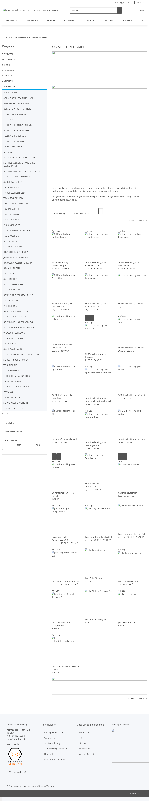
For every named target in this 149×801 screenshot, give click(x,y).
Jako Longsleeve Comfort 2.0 (98, 537)
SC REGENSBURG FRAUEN (15, 359)
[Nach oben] (1, 799)
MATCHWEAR (8, 59)
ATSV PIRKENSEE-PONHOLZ (16, 311)
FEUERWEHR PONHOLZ (14, 146)
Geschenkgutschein (127, 492)
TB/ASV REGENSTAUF (13, 338)
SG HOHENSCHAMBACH (14, 246)
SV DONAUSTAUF (11, 219)
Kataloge (119, 2)
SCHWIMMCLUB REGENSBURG (18, 322)
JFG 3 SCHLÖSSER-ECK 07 (15, 252)
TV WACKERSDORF (12, 381)
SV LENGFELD (9, 273)
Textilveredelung (52, 743)
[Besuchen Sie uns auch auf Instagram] (9, 780)
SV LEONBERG (10, 279)
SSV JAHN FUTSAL (11, 268)
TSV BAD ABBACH (11, 208)
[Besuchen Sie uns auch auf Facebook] (9, 777)
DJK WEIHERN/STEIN (13, 408)
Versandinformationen (55, 759)
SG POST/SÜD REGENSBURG (17, 176)
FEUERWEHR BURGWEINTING (17, 125)
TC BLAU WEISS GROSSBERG (17, 230)
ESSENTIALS (8, 413)
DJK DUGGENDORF (12, 225)
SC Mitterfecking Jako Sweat (131, 395)
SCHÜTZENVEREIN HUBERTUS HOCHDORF (23, 171)
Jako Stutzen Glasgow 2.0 (97, 619)
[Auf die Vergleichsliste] (87, 318)
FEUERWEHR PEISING (13, 141)
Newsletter (49, 754)
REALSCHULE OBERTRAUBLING (18, 295)
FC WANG (8, 392)
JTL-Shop (143, 793)
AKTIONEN (7, 81)
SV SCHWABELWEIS (12, 349)
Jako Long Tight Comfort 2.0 (65, 581)
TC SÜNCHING (10, 365)
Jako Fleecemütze (126, 622)
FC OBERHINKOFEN (12, 289)
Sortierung (59, 213)
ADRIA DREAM (10, 92)
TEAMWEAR (8, 54)
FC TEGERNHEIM (11, 370)
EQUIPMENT (8, 70)
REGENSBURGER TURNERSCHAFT (19, 327)
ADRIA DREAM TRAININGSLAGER (19, 98)
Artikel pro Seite (80, 213)
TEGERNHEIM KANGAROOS (16, 376)
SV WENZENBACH (11, 397)
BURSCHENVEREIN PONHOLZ (17, 108)
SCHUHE (6, 64)
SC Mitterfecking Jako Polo (130, 303)
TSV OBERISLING (11, 300)
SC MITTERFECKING (13, 284)
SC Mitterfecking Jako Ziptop (132, 439)
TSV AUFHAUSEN (11, 187)
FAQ (130, 2)
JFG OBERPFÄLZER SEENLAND (17, 262)
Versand (50, 786)
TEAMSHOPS (8, 86)
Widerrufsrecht (86, 754)
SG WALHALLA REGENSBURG (17, 386)
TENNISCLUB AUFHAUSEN (15, 203)
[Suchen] (119, 10)
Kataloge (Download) (54, 732)
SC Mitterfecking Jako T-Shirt (66, 439)
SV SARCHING (10, 343)
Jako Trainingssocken (128, 581)
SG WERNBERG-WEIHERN (15, 402)
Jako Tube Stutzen (94, 578)
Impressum (84, 748)
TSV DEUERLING (11, 214)
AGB (81, 737)
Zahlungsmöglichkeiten (55, 748)
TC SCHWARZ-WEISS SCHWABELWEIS (21, 354)
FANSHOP (7, 75)
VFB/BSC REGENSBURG (14, 332)
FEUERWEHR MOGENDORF (16, 130)
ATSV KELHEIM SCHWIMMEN (17, 103)
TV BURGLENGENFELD (14, 192)
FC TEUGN (8, 119)
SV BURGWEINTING (12, 182)
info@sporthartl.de (17, 739)
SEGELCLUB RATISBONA (14, 316)
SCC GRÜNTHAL (11, 241)
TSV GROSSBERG (11, 235)
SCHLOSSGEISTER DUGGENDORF (19, 157)
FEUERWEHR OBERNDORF (15, 135)
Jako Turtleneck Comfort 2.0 (131, 533)
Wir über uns (50, 737)
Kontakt (140, 2)
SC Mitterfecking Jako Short (131, 347)
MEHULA (7, 152)
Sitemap (83, 743)
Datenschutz (85, 732)
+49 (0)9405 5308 (15, 735)
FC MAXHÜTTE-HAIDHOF (15, 114)
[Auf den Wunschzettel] (92, 318)
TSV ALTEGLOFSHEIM (13, 198)
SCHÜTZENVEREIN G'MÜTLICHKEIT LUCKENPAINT (20, 164)
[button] (128, 10)
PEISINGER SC (10, 305)
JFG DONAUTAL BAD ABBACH (17, 257)
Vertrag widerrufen (18, 772)
